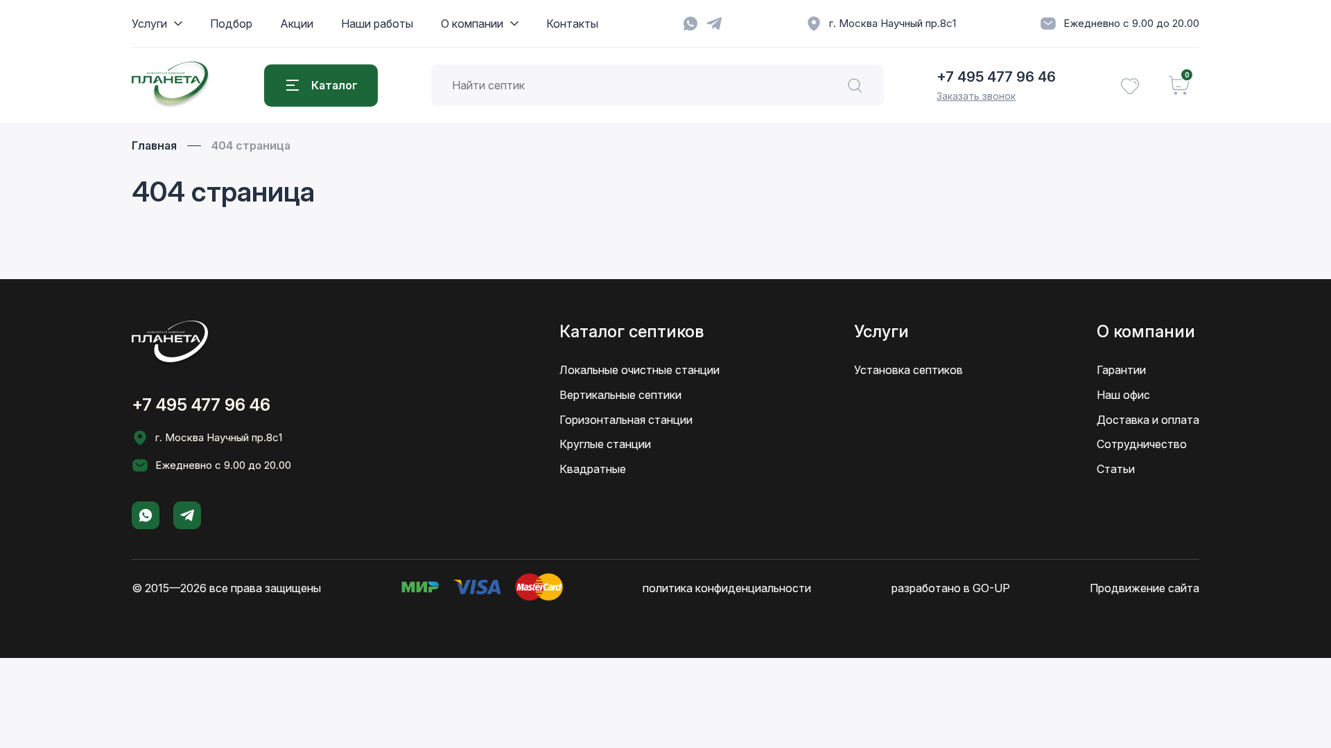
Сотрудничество (1142, 444)
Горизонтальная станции (626, 420)
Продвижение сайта (1144, 588)
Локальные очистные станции (639, 370)
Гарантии (1121, 370)
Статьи (1116, 469)
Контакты (572, 23)
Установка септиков (908, 370)
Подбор (231, 23)
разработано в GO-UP (950, 588)
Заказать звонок (976, 96)
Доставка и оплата (1148, 420)
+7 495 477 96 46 (996, 77)
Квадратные (592, 469)
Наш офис (1123, 395)
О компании (472, 23)
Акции (296, 23)
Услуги (149, 23)
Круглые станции (605, 444)
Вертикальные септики (620, 395)
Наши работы (377, 23)
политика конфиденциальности (727, 588)
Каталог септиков (631, 331)
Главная (154, 145)
